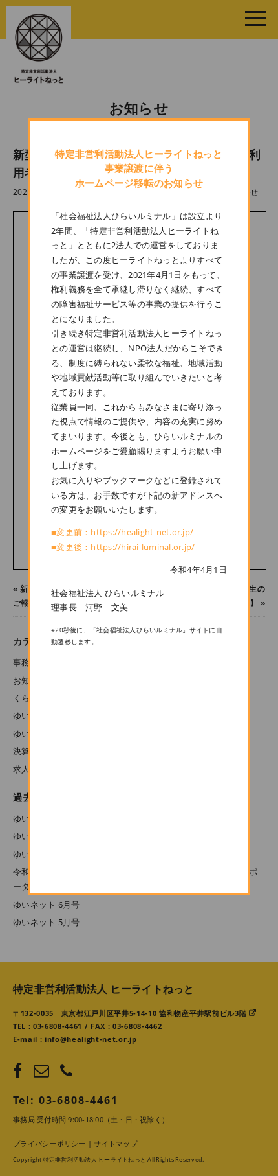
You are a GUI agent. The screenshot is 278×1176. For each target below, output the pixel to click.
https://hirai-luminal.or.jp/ (143, 547)
